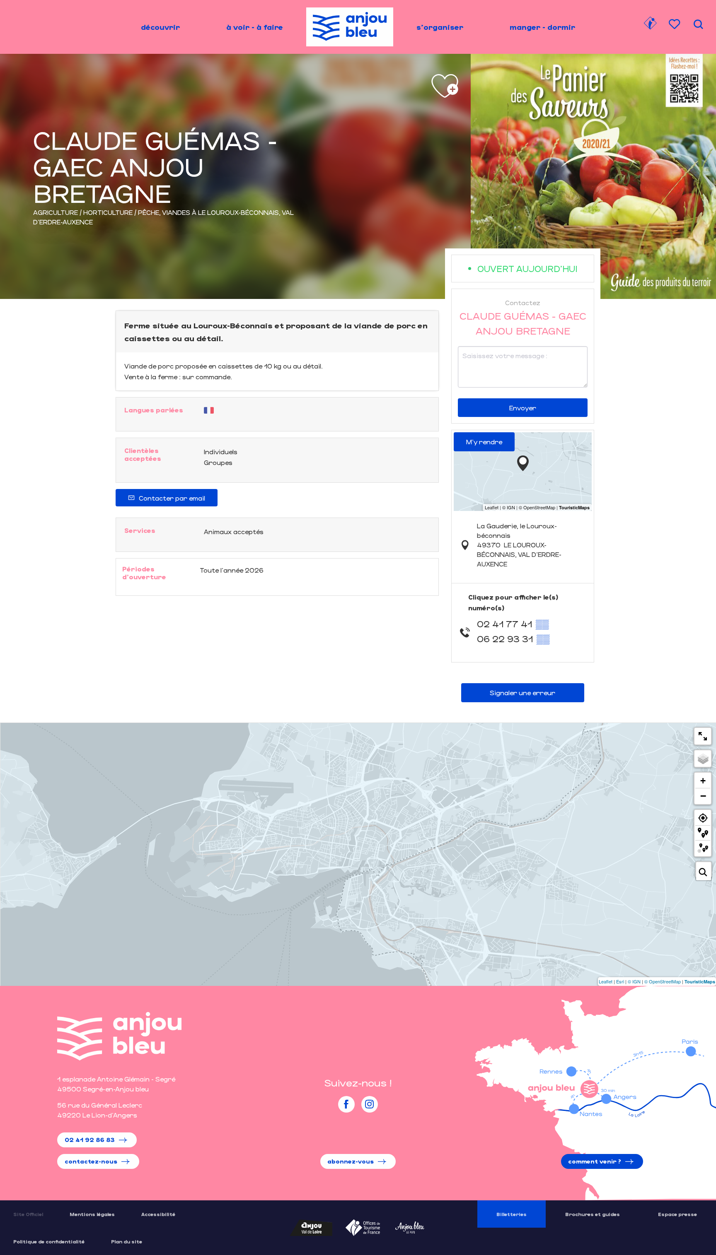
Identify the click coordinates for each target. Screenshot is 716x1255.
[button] (698, 24)
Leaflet (605, 981)
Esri (620, 981)
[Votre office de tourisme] (650, 24)
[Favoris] (675, 24)
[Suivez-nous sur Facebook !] (346, 1104)
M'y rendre (484, 442)
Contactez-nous (91, 1161)
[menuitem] (160, 27)
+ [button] (703, 781)
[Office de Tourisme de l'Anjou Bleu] (119, 1036)
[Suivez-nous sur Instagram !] (369, 1104)
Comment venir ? (594, 1161)
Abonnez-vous (350, 1161)
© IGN (634, 981)
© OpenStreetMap (662, 981)
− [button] (703, 796)
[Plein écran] (702, 736)
